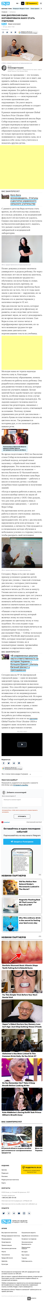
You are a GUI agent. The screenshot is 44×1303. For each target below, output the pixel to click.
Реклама (5, 1176)
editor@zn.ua (32, 1204)
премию (33, 718)
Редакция (5, 1173)
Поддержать (33, 3)
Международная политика (11, 1236)
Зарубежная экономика (30, 1236)
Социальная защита (29, 1233)
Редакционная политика (10, 1180)
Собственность (27, 1261)
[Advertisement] (22, 167)
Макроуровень (7, 1239)
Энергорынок (6, 1242)
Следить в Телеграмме (23, 842)
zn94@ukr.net (27, 1201)
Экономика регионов (9, 1248)
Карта (4, 1183)
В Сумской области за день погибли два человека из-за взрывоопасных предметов (17, 1150)
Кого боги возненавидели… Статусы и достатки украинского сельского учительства (24, 199)
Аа (22, 3)
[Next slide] (40, 8)
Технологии (6, 1255)
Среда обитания (7, 1258)
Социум (24, 1248)
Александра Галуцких (16, 68)
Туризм (24, 1258)
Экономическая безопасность (27, 1243)
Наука (4, 1251)
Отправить (22, 816)
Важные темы (7, 8)
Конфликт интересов (29, 1239)
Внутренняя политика (9, 1233)
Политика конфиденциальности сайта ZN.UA (14, 1296)
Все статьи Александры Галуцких (15, 774)
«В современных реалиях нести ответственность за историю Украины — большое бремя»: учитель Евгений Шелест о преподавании (24, 662)
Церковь (4, 1261)
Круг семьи (25, 1255)
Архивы (4, 1170)
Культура (5, 1264)
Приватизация (7, 1245)
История (25, 1252)
